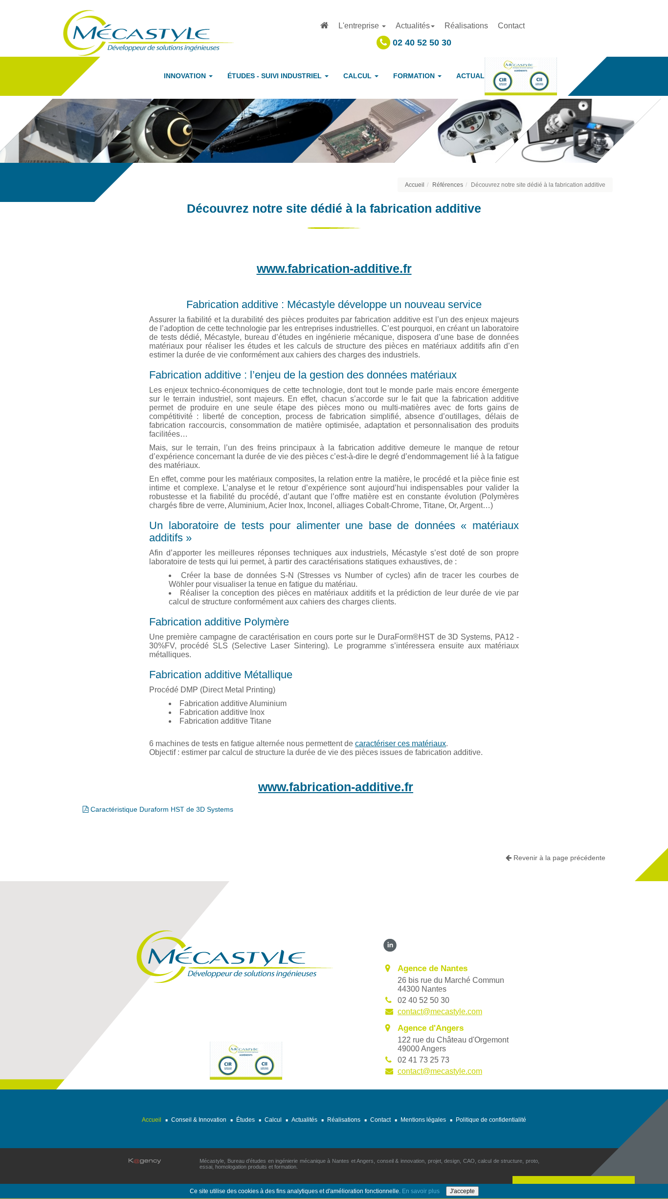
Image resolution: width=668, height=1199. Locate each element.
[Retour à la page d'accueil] (148, 32)
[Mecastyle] (234, 956)
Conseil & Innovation (198, 1119)
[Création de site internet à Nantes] (145, 1161)
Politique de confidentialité (491, 1119)
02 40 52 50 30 (420, 42)
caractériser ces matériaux (400, 743)
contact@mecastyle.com (440, 1011)
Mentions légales (423, 1119)
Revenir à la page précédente (558, 858)
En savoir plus (421, 1191)
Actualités (304, 1119)
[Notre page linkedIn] (390, 944)
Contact (511, 26)
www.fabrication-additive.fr (334, 268)
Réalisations (466, 26)
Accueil (414, 184)
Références (447, 184)
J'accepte (462, 1191)
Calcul (273, 1119)
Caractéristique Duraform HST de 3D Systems (161, 809)
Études (245, 1119)
